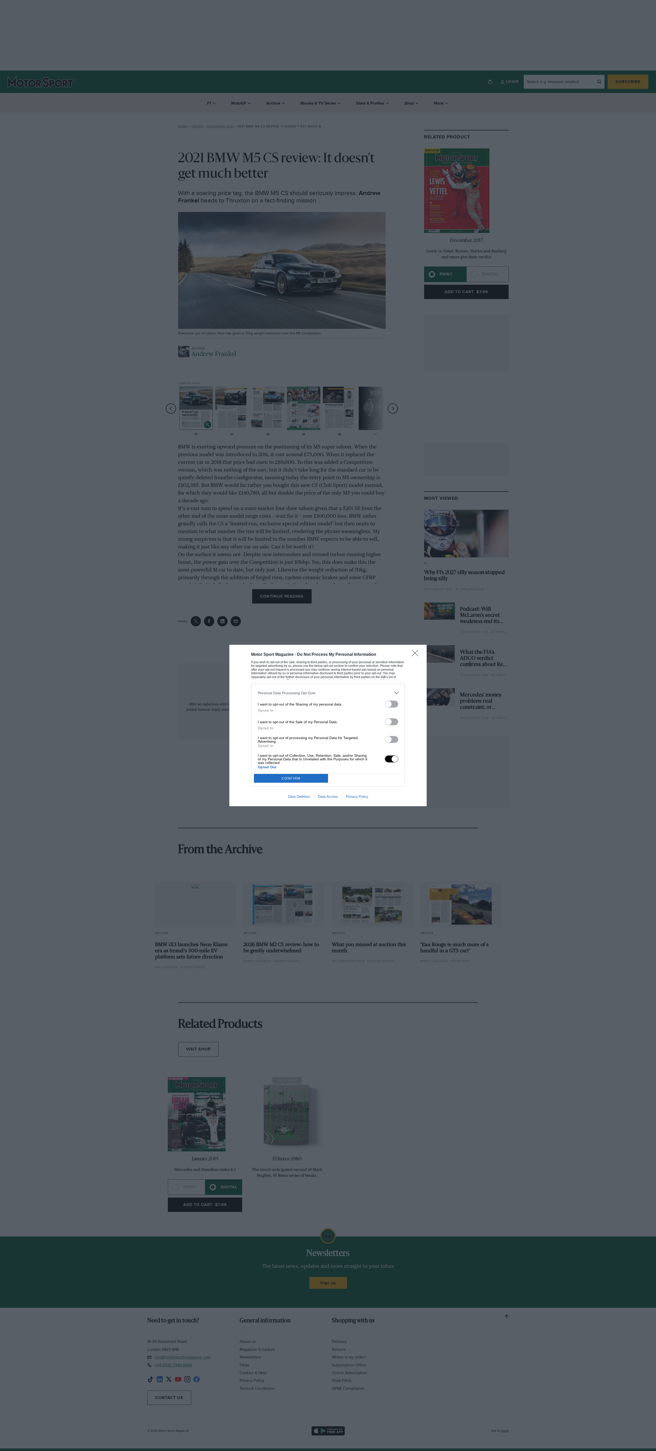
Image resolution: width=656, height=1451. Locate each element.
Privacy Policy (357, 796)
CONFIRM (291, 778)
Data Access (328, 796)
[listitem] (328, 693)
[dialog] (328, 725)
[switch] (391, 704)
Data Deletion (299, 796)
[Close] (417, 655)
